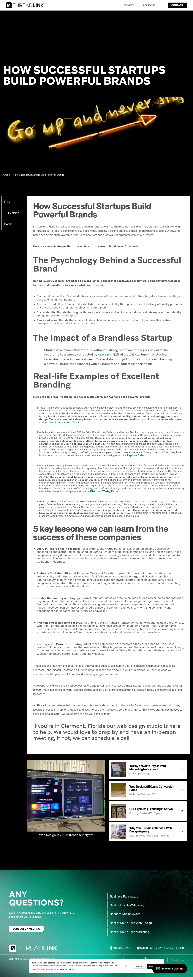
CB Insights (105, 354)
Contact (177, 5)
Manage (139, 966)
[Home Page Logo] (25, 5)
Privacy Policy (67, 969)
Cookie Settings (177, 960)
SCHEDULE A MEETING (26, 928)
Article (6, 174)
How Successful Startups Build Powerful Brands (38, 174)
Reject (127, 966)
